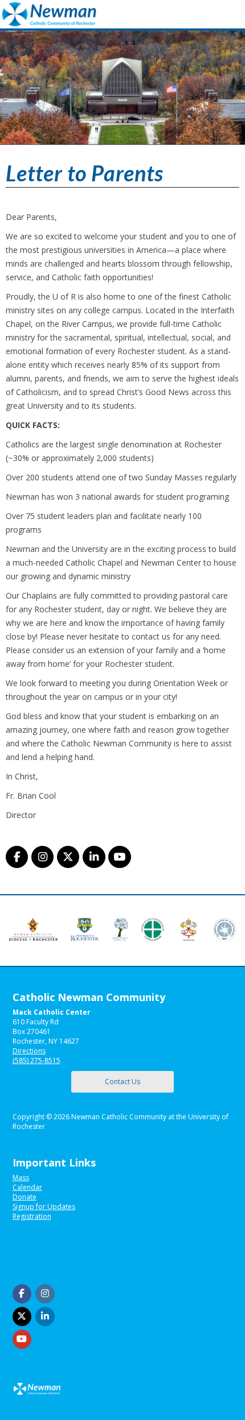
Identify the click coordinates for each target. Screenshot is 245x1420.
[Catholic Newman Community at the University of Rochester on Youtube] (119, 857)
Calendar (27, 1187)
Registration (32, 1216)
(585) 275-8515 (36, 1060)
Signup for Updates (44, 1206)
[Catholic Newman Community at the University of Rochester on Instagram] (42, 857)
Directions (29, 1051)
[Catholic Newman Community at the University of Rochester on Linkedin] (94, 857)
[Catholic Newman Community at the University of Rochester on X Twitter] (68, 857)
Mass (21, 1177)
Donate (24, 1197)
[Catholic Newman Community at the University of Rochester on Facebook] (17, 857)
